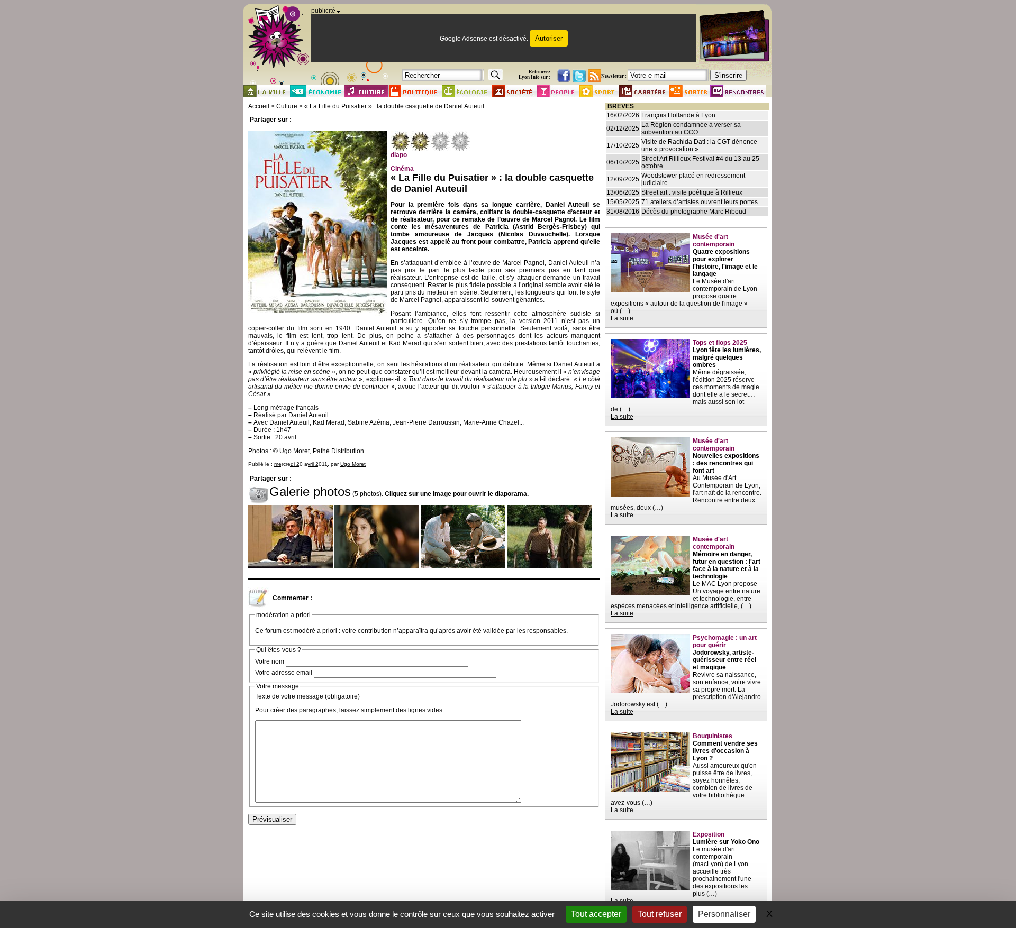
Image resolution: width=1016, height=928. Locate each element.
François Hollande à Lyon (678, 115)
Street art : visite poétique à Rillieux (691, 192)
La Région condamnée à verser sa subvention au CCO (691, 128)
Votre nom (269, 661)
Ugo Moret (353, 464)
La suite (622, 318)
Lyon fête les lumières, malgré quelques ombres (727, 357)
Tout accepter (596, 913)
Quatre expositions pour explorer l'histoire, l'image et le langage (725, 263)
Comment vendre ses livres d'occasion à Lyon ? (725, 751)
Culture (286, 106)
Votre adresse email (283, 672)
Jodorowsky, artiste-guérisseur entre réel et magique (724, 660)
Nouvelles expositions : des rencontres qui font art (726, 463)
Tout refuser (660, 913)
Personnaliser (724, 913)
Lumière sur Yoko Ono (726, 842)
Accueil (258, 106)
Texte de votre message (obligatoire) (307, 696)
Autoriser (549, 38)
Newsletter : (614, 76)
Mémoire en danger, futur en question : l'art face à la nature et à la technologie (726, 565)
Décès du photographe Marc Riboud (693, 211)
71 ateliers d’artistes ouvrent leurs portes (699, 202)
